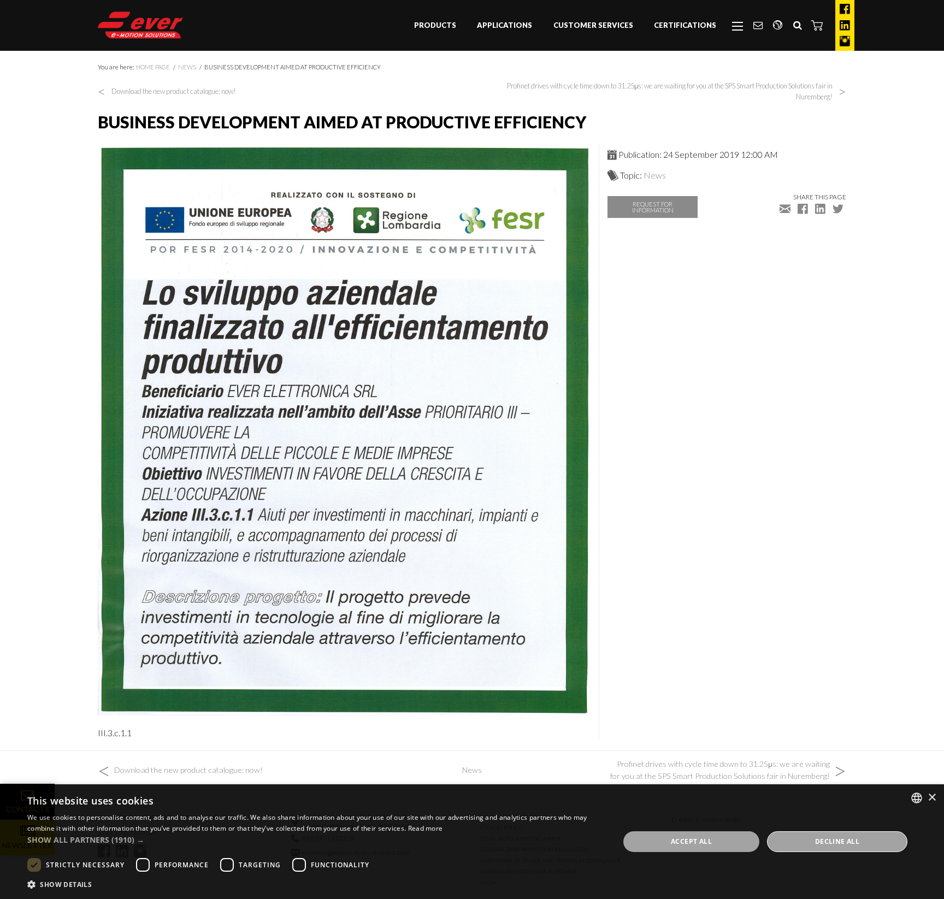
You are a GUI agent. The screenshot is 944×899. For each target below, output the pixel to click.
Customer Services (593, 25)
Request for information (653, 207)
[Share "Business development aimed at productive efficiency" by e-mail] (785, 208)
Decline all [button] (837, 841)
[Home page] (140, 25)
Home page (153, 66)
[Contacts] (758, 26)
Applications (504, 25)
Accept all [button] (691, 841)
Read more (425, 828)
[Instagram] (845, 41)
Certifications (685, 25)
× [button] (932, 798)
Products (435, 25)
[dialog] (472, 841)
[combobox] (916, 797)
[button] (817, 25)
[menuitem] (435, 25)
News (187, 66)
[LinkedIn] (845, 26)
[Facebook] (845, 9)
